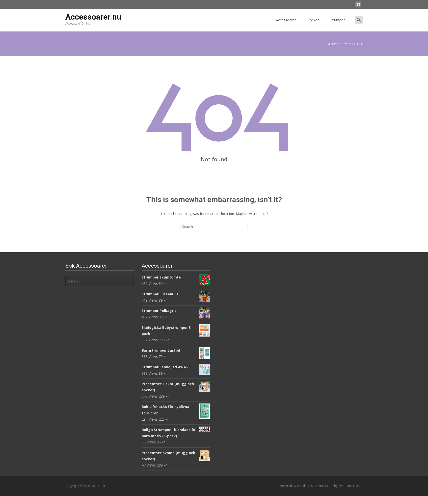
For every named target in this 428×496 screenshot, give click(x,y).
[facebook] (358, 5)
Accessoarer (286, 20)
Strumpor (337, 20)
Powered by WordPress (296, 486)
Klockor (313, 20)
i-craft (329, 486)
